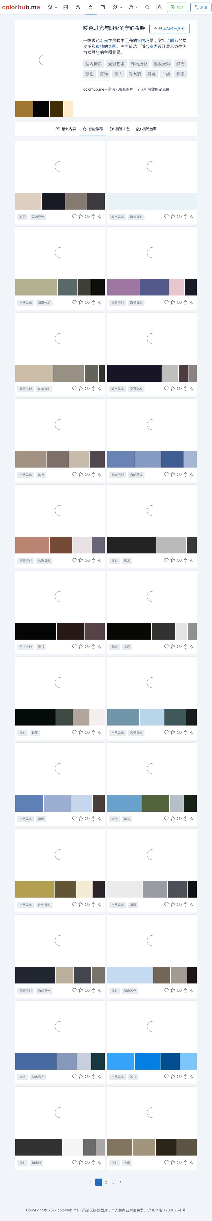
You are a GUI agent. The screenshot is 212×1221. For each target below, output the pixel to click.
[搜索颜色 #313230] (164, 631)
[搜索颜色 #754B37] (61, 545)
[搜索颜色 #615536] (65, 889)
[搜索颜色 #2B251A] (166, 1147)
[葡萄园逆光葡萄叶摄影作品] (60, 854)
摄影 (114, 561)
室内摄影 (93, 63)
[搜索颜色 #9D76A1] (123, 287)
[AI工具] (117, 7)
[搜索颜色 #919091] (192, 631)
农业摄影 (44, 905)
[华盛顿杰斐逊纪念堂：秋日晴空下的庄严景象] (152, 768)
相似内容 (69, 129)
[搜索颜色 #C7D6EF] (82, 803)
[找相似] (87, 216)
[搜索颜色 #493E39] (99, 803)
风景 (35, 733)
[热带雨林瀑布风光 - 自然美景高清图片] (152, 682)
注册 (203, 7)
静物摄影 (139, 63)
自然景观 (136, 475)
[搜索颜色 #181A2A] (191, 287)
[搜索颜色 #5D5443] (187, 1147)
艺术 (127, 561)
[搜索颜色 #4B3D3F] (184, 373)
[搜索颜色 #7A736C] (98, 975)
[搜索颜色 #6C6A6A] (89, 1147)
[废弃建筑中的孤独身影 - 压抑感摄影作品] (152, 1112)
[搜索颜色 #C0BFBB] (170, 373)
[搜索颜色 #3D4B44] (64, 717)
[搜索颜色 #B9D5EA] (152, 717)
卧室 (180, 74)
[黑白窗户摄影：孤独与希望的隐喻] (152, 510)
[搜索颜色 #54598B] (154, 287)
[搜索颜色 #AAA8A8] (100, 1147)
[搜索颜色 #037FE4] (148, 1061)
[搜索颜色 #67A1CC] (124, 803)
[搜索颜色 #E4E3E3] (182, 631)
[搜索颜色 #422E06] (57, 109)
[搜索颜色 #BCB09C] (65, 975)
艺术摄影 (25, 647)
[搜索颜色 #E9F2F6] (152, 201)
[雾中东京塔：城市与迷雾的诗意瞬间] (152, 166)
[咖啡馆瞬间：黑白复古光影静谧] (60, 1112)
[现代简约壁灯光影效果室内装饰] (60, 166)
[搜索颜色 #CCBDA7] (34, 373)
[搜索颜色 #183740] (98, 1061)
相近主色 (122, 129)
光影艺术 (116, 63)
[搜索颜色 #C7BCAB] (79, 459)
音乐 (41, 647)
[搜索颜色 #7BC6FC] (188, 1061)
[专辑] (103, 7)
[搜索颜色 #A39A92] (179, 975)
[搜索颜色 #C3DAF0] (130, 975)
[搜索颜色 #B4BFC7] (177, 803)
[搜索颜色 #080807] (129, 631)
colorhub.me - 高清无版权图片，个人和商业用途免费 (101, 1210)
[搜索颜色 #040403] (41, 109)
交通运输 (136, 389)
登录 (180, 7)
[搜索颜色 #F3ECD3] (85, 889)
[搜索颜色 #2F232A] (99, 889)
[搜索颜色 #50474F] (97, 459)
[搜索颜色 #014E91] (170, 1061)
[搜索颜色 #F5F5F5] (73, 1147)
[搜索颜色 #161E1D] (191, 717)
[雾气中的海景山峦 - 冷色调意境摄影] (152, 424)
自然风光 (25, 303)
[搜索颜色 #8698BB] (67, 1061)
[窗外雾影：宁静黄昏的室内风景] (60, 682)
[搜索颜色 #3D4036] (84, 287)
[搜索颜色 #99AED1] (57, 803)
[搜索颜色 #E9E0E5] (82, 545)
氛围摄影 (162, 63)
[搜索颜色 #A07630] (24, 109)
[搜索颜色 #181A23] (53, 201)
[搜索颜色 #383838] (192, 545)
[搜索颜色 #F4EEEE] (97, 717)
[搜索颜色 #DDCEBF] (28, 201)
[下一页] (121, 1182)
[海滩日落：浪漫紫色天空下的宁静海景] (152, 252)
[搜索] (78, 7)
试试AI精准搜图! (172, 28)
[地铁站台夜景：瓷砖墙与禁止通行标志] (152, 338)
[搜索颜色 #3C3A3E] (96, 201)
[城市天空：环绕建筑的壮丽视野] (152, 940)
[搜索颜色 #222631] (35, 975)
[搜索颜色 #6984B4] (121, 459)
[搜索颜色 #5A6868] (68, 287)
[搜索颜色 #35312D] (102, 373)
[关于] (133, 7)
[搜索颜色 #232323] (131, 545)
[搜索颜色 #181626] (134, 373)
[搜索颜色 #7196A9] (123, 717)
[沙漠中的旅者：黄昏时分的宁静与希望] (60, 510)
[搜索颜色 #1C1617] (192, 975)
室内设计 (38, 217)
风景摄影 (117, 303)
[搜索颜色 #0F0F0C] (98, 287)
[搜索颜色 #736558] (162, 975)
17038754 (172, 1210)
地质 (41, 475)
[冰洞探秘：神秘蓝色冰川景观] (152, 1026)
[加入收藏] (81, 216)
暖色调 (135, 74)
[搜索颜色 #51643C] (156, 803)
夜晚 (104, 74)
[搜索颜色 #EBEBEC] (125, 889)
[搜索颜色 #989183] (69, 373)
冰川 (133, 1077)
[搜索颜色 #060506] (36, 631)
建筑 (127, 819)
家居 (22, 217)
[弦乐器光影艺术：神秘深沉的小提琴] (60, 596)
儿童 (114, 647)
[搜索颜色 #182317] (190, 803)
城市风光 (117, 217)
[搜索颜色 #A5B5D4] (190, 459)
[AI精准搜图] (100, 216)
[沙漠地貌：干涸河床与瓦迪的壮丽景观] (60, 424)
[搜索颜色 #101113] (192, 889)
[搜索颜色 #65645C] (92, 373)
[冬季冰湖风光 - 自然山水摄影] (60, 768)
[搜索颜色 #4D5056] (178, 889)
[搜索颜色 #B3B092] (36, 287)
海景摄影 (136, 303)
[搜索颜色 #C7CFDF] (84, 1061)
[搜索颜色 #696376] (98, 545)
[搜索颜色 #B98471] (32, 545)
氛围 (112, 46)
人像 (127, 1163)
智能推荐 (95, 129)
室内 (141, 40)
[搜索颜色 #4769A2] (36, 1061)
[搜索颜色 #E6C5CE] (177, 287)
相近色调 (149, 129)
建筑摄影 (136, 217)
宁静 (166, 74)
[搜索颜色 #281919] (71, 631)
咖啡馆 (36, 1163)
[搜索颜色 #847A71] (76, 201)
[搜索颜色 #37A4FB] (121, 1061)
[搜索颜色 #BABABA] (171, 545)
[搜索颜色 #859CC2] (148, 459)
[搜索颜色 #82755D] (120, 1147)
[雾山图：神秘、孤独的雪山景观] (152, 854)
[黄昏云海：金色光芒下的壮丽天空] (60, 940)
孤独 (100, 46)
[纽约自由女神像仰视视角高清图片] (60, 1026)
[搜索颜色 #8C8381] (192, 373)
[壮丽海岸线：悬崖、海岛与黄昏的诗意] (60, 252)
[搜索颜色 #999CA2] (155, 889)
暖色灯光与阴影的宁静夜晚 (114, 28)
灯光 (104, 40)
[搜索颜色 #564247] (95, 631)
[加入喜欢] (74, 216)
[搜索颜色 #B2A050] (35, 889)
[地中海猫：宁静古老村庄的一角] (60, 338)
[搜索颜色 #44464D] (83, 975)
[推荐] (91, 7)
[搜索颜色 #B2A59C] (81, 717)
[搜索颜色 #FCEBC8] (68, 109)
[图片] (66, 7)
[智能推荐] (93, 216)
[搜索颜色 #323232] (39, 1147)
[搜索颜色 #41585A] (175, 717)
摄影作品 (44, 303)
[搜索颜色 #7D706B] (58, 459)
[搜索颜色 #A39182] (31, 459)
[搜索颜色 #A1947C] (144, 1147)
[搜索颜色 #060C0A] (35, 717)
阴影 (174, 40)
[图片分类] (52, 7)
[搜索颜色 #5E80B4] (29, 803)
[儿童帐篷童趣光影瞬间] (152, 596)
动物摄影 (44, 389)
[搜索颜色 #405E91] (172, 459)
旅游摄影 (44, 561)
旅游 (114, 819)
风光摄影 (117, 475)
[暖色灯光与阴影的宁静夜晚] (44, 60)
